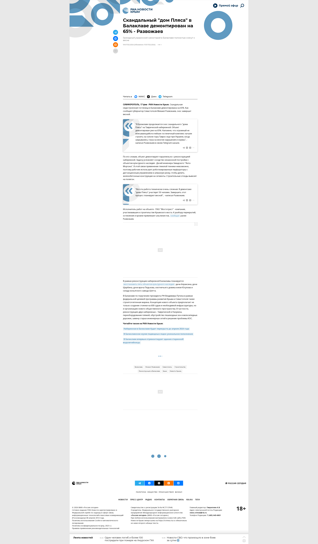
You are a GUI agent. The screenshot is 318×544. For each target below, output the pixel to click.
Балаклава (139, 367)
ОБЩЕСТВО (152, 492)
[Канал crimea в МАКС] (178, 483)
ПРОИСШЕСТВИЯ (166, 492)
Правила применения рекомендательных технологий (95, 528)
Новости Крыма (175, 371)
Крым (165, 371)
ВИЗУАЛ (178, 492)
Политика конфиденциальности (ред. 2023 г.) (91, 525)
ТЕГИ (197, 500)
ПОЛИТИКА (141, 492)
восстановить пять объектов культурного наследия (149, 284)
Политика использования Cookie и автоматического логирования (95, 522)
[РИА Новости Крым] (137, 10)
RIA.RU (189, 500)
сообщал (175, 215)
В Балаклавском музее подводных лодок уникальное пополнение (158, 334)
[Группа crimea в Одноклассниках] (168, 483)
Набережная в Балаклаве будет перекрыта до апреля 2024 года (156, 329)
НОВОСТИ (123, 500)
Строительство (180, 367)
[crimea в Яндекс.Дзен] (159, 483)
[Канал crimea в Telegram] (139, 483)
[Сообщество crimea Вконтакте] (149, 483)
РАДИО (148, 500)
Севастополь (167, 367)
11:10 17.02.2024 (128, 45)
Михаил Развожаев (152, 367)
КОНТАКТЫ (159, 500)
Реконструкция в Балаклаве (149, 371)
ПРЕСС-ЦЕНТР (136, 500)
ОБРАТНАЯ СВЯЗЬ (175, 500)
